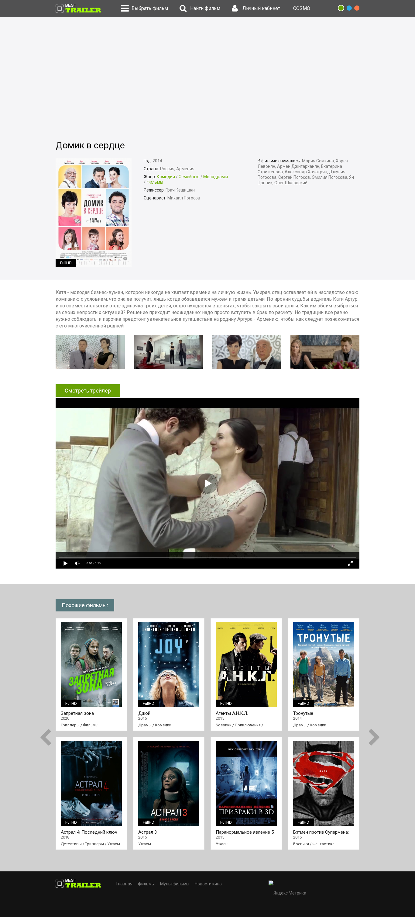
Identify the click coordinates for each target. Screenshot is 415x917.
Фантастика (323, 844)
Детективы (71, 844)
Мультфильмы (174, 883)
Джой (144, 713)
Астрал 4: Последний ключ (89, 832)
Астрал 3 (147, 832)
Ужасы (113, 844)
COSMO (301, 8)
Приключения (248, 725)
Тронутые (303, 713)
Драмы (145, 725)
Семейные (189, 176)
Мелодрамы (215, 176)
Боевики (224, 725)
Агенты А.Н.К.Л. (232, 713)
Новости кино (208, 883)
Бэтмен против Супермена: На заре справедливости (321, 832)
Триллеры (70, 725)
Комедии (166, 176)
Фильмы (154, 182)
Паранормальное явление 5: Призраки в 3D (245, 832)
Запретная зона (77, 713)
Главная (124, 883)
